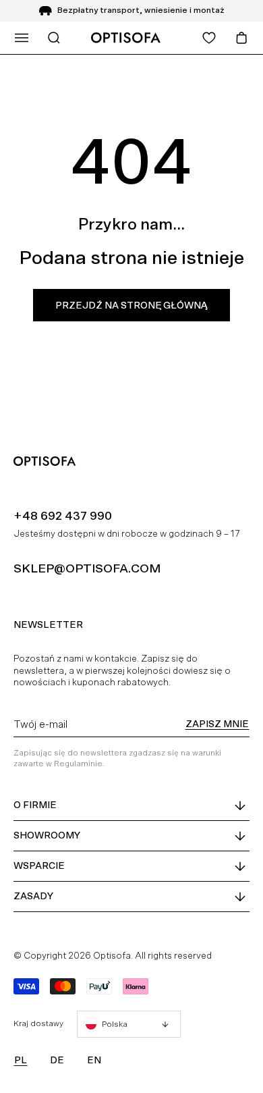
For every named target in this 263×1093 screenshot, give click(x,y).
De (57, 1060)
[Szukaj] (54, 38)
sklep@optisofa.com (86, 568)
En (94, 1060)
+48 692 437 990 (62, 515)
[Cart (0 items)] (241, 38)
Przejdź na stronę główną (131, 305)
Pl (20, 1060)
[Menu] (21, 38)
